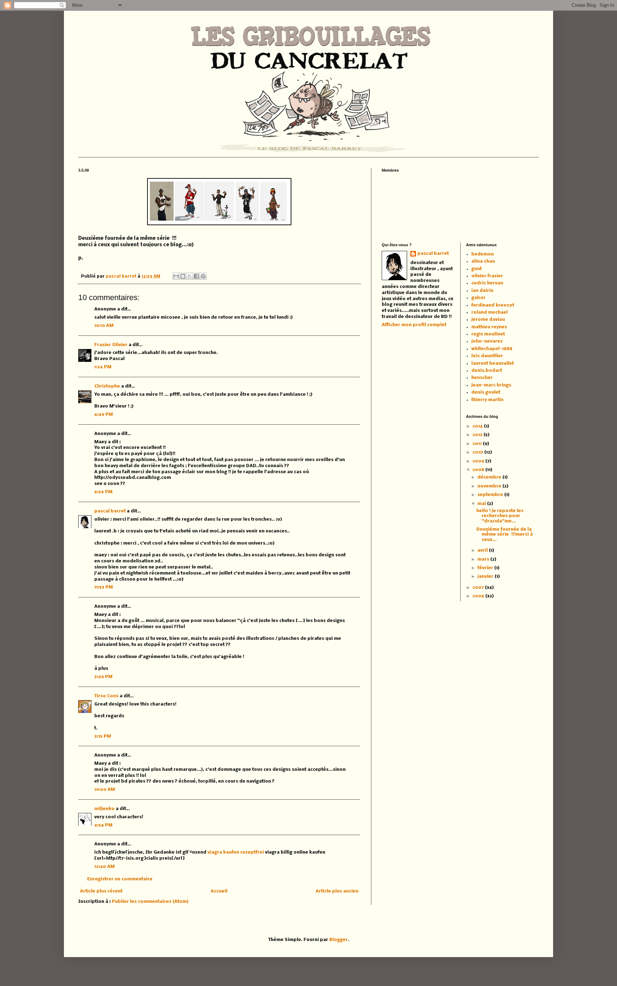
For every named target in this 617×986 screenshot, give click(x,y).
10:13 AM (104, 325)
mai (482, 503)
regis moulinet (488, 334)
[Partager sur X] (189, 276)
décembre (489, 477)
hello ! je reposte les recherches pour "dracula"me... (499, 516)
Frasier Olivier (110, 345)
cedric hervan (487, 283)
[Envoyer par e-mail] (176, 276)
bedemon (482, 254)
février (485, 568)
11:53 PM (103, 587)
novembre (489, 486)
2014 (478, 426)
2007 (478, 587)
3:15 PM (102, 736)
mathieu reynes (489, 327)
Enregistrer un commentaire (119, 879)
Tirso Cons (106, 696)
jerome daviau (488, 319)
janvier (486, 576)
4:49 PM (103, 414)
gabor (478, 297)
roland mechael (489, 312)
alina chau (483, 261)
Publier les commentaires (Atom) (150, 901)
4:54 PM (103, 825)
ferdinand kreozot (492, 305)
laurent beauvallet (492, 363)
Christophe (107, 386)
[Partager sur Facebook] (196, 276)
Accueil (219, 891)
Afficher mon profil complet (414, 325)
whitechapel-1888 (491, 349)
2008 (478, 469)
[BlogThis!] (182, 276)
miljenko (104, 809)
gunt (476, 269)
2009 (478, 461)
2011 (477, 443)
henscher (482, 377)
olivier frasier (487, 276)
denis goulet (485, 392)
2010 (478, 452)
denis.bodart (486, 370)
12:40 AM (104, 866)
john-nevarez (487, 341)
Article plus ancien (337, 891)
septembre (490, 494)
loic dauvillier (487, 356)
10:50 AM (104, 789)
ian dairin (482, 290)
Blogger (338, 939)
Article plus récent (101, 891)
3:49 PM (103, 676)
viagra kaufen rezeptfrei (235, 852)
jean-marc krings (491, 385)
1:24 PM (102, 367)
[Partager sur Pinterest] (203, 276)
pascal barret (121, 276)
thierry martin (487, 400)
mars (483, 559)
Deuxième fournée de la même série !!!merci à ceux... (504, 534)
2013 (477, 435)
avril (483, 550)
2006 (478, 596)
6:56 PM (103, 492)
